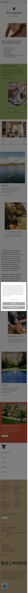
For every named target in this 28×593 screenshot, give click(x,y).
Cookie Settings (14, 299)
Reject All (13, 303)
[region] (14, 296)
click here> (8, 295)
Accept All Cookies (13, 307)
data (5, 288)
